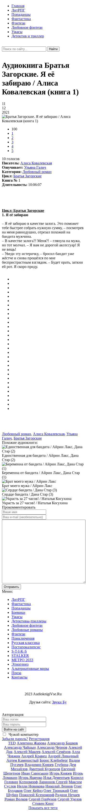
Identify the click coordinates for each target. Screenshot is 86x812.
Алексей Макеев (27, 752)
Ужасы (16, 32)
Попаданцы (21, 14)
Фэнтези (18, 23)
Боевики (18, 612)
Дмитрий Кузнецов (44, 769)
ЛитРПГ (18, 10)
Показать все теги (43, 808)
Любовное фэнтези (27, 27)
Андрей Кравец (34, 756)
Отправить (11, 587)
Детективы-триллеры (28, 621)
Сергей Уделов (70, 799)
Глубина (61, 765)
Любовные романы (27, 630)
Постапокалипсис (26, 647)
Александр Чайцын (20, 747)
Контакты (19, 677)
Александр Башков (62, 743)
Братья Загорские (27, 176)
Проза (16, 673)
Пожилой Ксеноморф (36, 795)
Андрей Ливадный (63, 756)
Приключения (22, 638)
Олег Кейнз (33, 791)
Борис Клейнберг (54, 760)
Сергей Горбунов (43, 799)
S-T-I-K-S (19, 651)
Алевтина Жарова (31, 743)
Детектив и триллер (27, 36)
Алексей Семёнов (56, 752)
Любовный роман (37, 172)
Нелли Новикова (30, 786)
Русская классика (25, 643)
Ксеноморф (28, 782)
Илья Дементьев (56, 778)
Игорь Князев (60, 773)
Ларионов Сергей (53, 782)
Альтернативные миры (30, 669)
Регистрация (39, 739)
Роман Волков (16, 799)
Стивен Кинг (43, 803)
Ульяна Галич (35, 167)
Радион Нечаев (67, 795)
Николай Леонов (59, 786)
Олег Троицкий (56, 791)
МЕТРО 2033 (22, 660)
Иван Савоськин (34, 773)
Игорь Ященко (30, 778)
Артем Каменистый (22, 760)
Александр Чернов (52, 747)
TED (12, 743)
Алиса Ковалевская (36, 163)
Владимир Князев (39, 765)
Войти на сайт (14, 729)
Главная (17, 6)
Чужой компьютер (23, 734)
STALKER (20, 656)
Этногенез (19, 664)
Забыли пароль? (15, 739)
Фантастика (21, 19)
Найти (53, 49)
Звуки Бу (59, 702)
